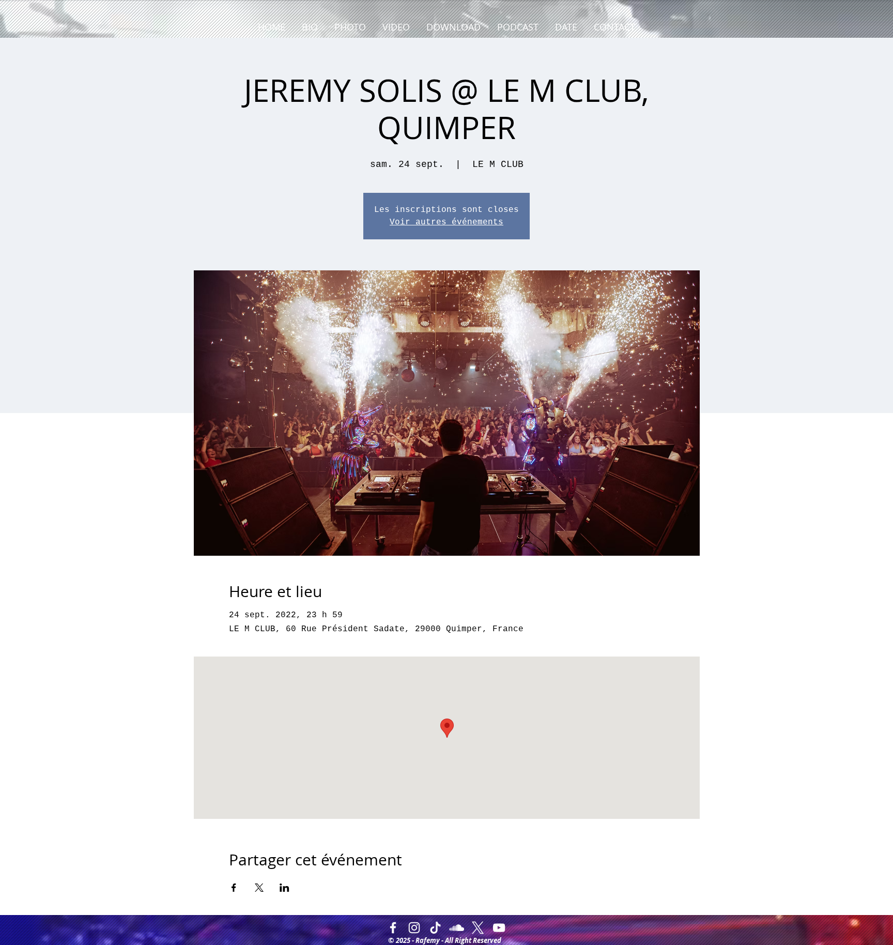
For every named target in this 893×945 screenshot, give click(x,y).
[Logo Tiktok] (435, 927)
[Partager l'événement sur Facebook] (234, 887)
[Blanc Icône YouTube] (498, 927)
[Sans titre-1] (477, 927)
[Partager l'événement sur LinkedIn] (284, 887)
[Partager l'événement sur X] (259, 887)
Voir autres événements (446, 222)
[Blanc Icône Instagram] (414, 927)
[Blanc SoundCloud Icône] (456, 927)
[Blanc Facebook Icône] (393, 927)
